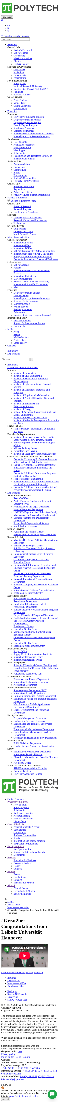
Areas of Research (22, 206)
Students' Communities (25, 835)
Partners (17, 267)
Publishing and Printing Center (28, 531)
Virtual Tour (19, 103)
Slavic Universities (23, 278)
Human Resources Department (28, 509)
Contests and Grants (23, 231)
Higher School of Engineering (28, 478)
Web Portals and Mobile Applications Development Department (32, 705)
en (2, 20)
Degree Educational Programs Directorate (34, 615)
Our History (19, 55)
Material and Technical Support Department (35, 534)
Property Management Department (30, 718)
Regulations (19, 189)
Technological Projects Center (28, 593)
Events (17, 334)
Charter (17, 61)
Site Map (38, 972)
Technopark (19, 223)
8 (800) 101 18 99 (28, 1076)
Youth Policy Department (26, 526)
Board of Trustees (22, 771)
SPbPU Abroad (21, 265)
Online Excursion (22, 105)
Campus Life (20, 169)
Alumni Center (21, 888)
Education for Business (25, 860)
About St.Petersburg (23, 818)
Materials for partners (24, 882)
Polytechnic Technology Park (28, 673)
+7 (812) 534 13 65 (30, 1068)
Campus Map (20, 108)
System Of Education (17, 994)
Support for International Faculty (29, 323)
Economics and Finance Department (31, 679)
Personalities (20, 78)
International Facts (22, 245)
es (8, 30)
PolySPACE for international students (32, 194)
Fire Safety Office (22, 762)
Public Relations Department (27, 743)
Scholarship (19, 153)
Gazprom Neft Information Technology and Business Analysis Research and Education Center (35, 568)
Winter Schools (21, 306)
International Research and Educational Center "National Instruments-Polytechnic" (36, 483)
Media (10, 329)
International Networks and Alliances (32, 270)
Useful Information (10, 972)
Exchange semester (23, 309)
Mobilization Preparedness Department (32, 751)
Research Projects (22, 209)
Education (12, 111)
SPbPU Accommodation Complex (30, 768)
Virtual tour (32, 367)
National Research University (28, 86)
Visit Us (17, 287)
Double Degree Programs (26, 125)
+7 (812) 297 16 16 (10, 1068)
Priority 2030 (20, 83)
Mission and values (23, 58)
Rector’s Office (21, 498)
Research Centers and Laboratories (30, 220)
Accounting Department (25, 684)
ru (8, 28)
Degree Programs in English (27, 122)
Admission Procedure (24, 144)
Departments (20, 75)
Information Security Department (30, 693)
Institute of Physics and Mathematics (31, 395)
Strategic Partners (22, 94)
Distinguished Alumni (24, 891)
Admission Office (16, 986)
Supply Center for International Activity (33, 256)
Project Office (20, 651)
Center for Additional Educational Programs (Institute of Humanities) (35, 474)
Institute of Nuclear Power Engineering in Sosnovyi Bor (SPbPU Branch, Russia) (34, 438)
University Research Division (28, 217)
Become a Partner (22, 863)
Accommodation (22, 164)
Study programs (21, 807)
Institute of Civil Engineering (28, 375)
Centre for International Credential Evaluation (36, 259)
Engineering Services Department (30, 721)
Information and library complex (29, 841)
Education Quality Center (26, 629)
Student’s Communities (25, 178)
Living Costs (20, 167)
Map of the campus (16, 367)
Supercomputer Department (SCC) (30, 690)
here (20, 1051)
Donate (17, 866)
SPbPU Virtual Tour (17, 999)
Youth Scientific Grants (25, 234)
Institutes (11, 977)
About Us (12, 44)
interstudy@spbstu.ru (14, 1079)
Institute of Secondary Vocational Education (35, 453)
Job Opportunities (22, 320)
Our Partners (20, 877)
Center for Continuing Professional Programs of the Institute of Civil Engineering (35, 460)
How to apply (20, 142)
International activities (18, 237)
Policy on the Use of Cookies (15, 1057)
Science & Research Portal (23, 201)
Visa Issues (12, 997)
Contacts (11, 345)
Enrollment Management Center (29, 645)
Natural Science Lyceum (25, 451)
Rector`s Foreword (23, 50)
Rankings (18, 91)
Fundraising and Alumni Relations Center (34, 746)
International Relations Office (28, 659)
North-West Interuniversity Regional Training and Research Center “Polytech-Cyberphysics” (36, 621)
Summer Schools (22, 304)
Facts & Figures (21, 64)
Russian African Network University (31, 281)
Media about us (21, 337)
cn (8, 25)
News (16, 331)
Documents (19, 326)
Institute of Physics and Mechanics (30, 417)
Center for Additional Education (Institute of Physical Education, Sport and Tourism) (35, 488)
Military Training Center (25, 448)
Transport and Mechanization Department (34, 729)
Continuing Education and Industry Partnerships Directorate (31, 605)
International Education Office (28, 657)
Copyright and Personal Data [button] (15, 1010)
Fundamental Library (24, 626)
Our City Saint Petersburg (26, 181)
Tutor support (20, 175)
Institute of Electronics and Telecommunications (26, 405)
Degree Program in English (27, 292)
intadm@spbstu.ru (12, 1073)
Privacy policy (8, 1054)
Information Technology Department (31, 682)
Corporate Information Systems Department (35, 696)
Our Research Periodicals (26, 212)
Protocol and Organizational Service (31, 523)
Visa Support (20, 150)
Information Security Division (28, 754)
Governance (19, 69)
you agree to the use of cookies (24, 1096)
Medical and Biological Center (28, 545)
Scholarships (20, 829)
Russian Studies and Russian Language (33, 315)
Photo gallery (20, 340)
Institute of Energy (23, 409)
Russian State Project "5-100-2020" (31, 89)
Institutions (19, 72)
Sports (17, 172)
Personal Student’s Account (27, 827)
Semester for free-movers (26, 301)
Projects (17, 273)
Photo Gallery (20, 100)
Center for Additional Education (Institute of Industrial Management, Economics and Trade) (35, 468)
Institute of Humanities (25, 373)
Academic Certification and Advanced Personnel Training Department (32, 575)
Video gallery (20, 343)
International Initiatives (25, 276)
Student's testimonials (24, 130)
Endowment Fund (22, 893)
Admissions (19, 312)
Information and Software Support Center (34, 590)
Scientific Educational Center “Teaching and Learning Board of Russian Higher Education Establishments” (36, 668)
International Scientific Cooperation (31, 284)
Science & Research (17, 197)
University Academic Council (28, 774)
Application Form (22, 147)
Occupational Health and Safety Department (35, 737)
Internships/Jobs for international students (34, 133)
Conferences (20, 228)
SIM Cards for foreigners (26, 843)
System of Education (24, 186)
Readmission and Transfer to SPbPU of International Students (33, 157)
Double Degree (21, 295)
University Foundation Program (29, 117)
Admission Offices (23, 192)
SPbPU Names (21, 53)
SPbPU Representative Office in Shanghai (34, 251)
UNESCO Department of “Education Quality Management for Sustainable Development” (36, 513)
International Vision (23, 242)
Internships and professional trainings (32, 136)
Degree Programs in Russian (27, 119)
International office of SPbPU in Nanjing (33, 253)
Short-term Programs (24, 128)
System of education (23, 813)
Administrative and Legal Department (32, 506)
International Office (23, 248)
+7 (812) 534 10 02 (30, 1071)
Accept (5, 1099)
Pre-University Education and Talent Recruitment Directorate (31, 600)
